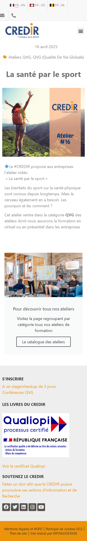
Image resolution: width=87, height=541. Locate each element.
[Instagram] (32, 507)
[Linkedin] (23, 507)
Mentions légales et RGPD (23, 529)
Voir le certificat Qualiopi (23, 466)
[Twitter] (15, 507)
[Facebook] (6, 507)
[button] (80, 31)
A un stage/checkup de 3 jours (29, 386)
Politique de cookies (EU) (64, 529)
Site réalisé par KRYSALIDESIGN (53, 533)
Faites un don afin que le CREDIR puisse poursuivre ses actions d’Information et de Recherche (39, 490)
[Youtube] (41, 507)
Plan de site (18, 533)
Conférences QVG (17, 392)
